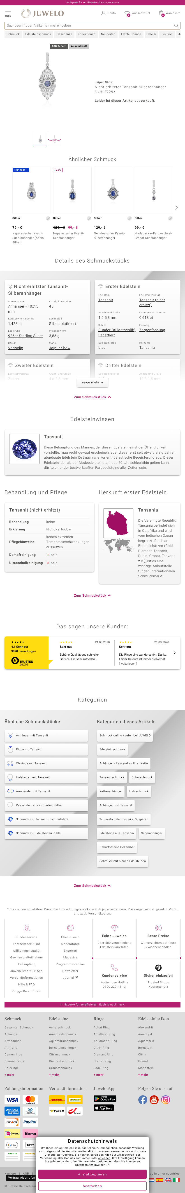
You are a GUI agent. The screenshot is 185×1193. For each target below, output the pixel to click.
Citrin (142, 1055)
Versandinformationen (26, 978)
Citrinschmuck (59, 1055)
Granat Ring (102, 1061)
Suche (176, 25)
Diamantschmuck (62, 1061)
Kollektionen (86, 34)
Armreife (11, 1048)
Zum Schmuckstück (90, 397)
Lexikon (167, 34)
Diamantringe (14, 1061)
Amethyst (145, 1034)
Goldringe (12, 1068)
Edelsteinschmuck (38, 34)
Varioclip (15, 348)
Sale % (151, 34)
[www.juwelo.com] (168, 1180)
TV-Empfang (27, 964)
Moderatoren (70, 944)
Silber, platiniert (62, 323)
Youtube (154, 1099)
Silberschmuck (142, 777)
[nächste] (176, 207)
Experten (70, 951)
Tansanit (105, 300)
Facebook (142, 1099)
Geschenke (64, 34)
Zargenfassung (152, 330)
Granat (143, 1061)
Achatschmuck (60, 1027)
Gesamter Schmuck (19, 1027)
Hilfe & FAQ (26, 984)
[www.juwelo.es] (159, 1180)
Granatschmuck (60, 1068)
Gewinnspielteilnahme (26, 957)
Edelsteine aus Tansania (116, 833)
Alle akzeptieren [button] (92, 1174)
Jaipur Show (60, 348)
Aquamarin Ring (105, 1041)
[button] (8, 13)
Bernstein (145, 1048)
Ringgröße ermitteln (26, 991)
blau (102, 347)
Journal (68, 978)
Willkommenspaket (26, 951)
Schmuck (13, 34)
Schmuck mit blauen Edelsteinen (122, 861)
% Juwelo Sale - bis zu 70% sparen (123, 819)
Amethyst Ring (104, 1034)
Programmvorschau (70, 964)
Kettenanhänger (110, 791)
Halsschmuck (138, 791)
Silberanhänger (152, 833)
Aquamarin (146, 1041)
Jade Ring (101, 1068)
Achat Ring (102, 1027)
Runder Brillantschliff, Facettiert (117, 332)
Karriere (10, 1174)
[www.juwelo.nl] (151, 1180)
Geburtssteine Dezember (117, 847)
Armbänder (13, 1041)
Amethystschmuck (62, 1034)
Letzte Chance (131, 34)
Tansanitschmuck (112, 777)
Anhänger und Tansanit (115, 805)
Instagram (165, 1099)
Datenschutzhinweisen (90, 1165)
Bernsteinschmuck (62, 1048)
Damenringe (13, 1055)
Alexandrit (145, 1027)
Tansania (147, 347)
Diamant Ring (103, 1055)
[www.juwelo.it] (176, 1180)
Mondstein (146, 1068)
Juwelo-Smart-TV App (26, 971)
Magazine (70, 957)
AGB (26, 1174)
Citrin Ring (101, 1048)
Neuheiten (108, 34)
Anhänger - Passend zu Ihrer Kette (123, 763)
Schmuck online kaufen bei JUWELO (125, 735)
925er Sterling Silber (25, 336)
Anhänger (11, 1034)
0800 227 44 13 (114, 987)
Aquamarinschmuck (64, 1041)
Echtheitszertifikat (26, 944)
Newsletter (70, 971)
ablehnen (104, 1158)
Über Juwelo (70, 937)
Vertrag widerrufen (21, 1178)
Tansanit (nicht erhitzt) (152, 302)
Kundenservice (26, 937)
